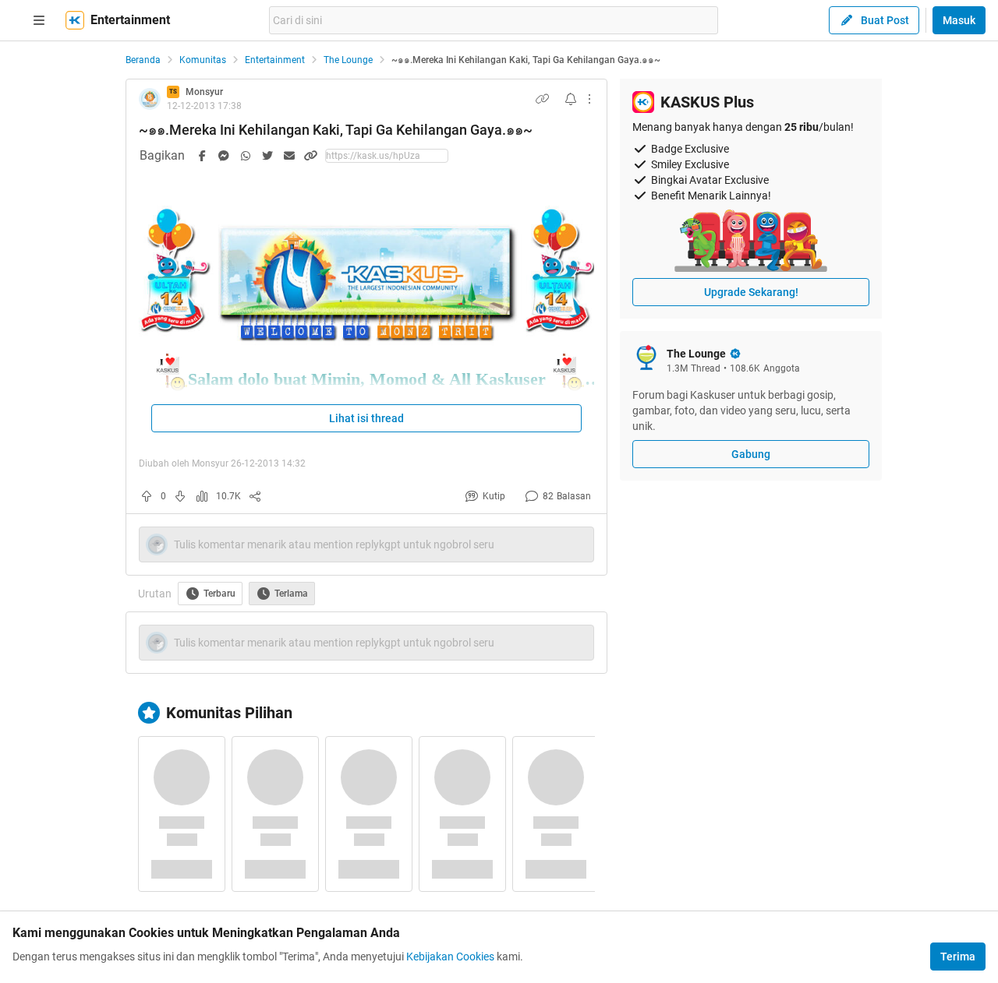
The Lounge (348, 60)
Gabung (750, 454)
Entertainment (275, 60)
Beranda (143, 60)
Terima (957, 956)
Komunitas (202, 60)
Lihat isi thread (366, 418)
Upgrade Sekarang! (751, 292)
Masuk (959, 20)
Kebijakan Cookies (450, 956)
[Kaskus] (74, 20)
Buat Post (885, 20)
